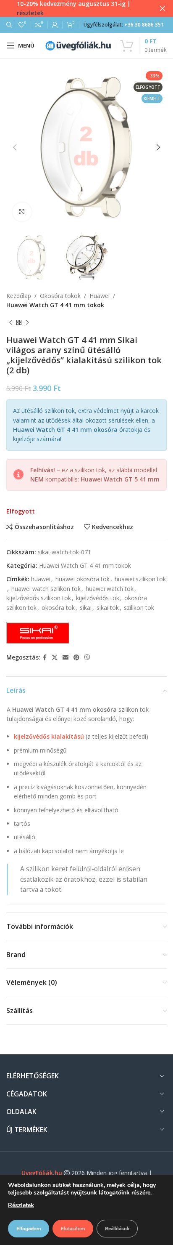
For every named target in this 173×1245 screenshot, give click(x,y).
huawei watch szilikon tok (46, 589)
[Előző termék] (10, 322)
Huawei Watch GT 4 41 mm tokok (55, 305)
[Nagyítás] (22, 211)
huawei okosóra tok (82, 579)
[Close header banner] (162, 8)
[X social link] (54, 657)
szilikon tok (139, 608)
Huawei (99, 296)
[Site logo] (78, 45)
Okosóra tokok (60, 296)
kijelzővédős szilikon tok (38, 598)
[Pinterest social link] (76, 657)
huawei (40, 579)
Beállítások (117, 1228)
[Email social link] (65, 657)
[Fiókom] (55, 24)
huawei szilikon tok (140, 579)
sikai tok (108, 608)
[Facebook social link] (44, 657)
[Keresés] (8, 24)
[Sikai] (37, 633)
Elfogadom (28, 1228)
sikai (86, 608)
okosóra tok (58, 608)
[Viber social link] (87, 657)
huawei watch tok (110, 589)
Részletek (21, 1205)
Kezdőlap (18, 296)
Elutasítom (73, 1228)
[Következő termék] (27, 322)
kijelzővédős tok (97, 598)
